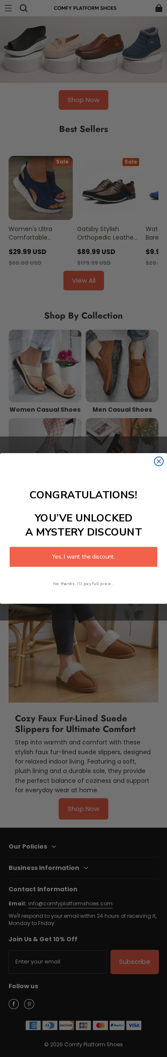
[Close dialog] (159, 461)
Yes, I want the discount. (83, 557)
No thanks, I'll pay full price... (83, 583)
